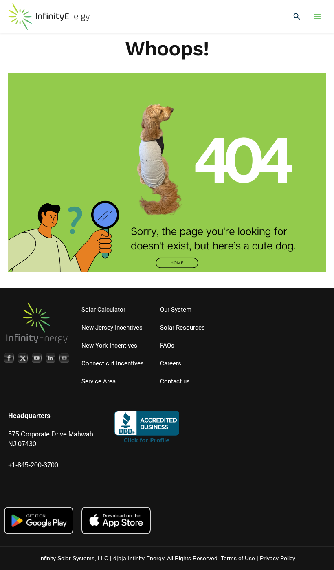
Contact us (175, 381)
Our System (175, 309)
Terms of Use (238, 558)
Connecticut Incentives (112, 363)
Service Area (98, 381)
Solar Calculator (103, 309)
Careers (170, 363)
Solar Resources (182, 327)
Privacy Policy (277, 558)
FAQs (167, 345)
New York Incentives (109, 345)
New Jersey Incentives (112, 327)
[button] (297, 16)
